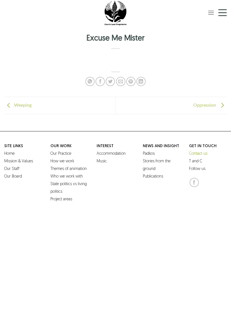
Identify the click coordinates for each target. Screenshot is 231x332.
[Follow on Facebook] (194, 182)
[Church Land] (115, 12)
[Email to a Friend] (120, 81)
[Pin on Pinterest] (131, 81)
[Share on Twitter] (110, 81)
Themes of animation (68, 169)
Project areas (61, 199)
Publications (153, 176)
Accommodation (111, 154)
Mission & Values (18, 161)
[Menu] (211, 12)
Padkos (149, 154)
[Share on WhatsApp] (90, 81)
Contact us (198, 154)
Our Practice (60, 154)
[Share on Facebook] (100, 81)
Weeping (22, 104)
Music (102, 161)
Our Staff (11, 169)
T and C (195, 161)
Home (9, 154)
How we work (62, 161)
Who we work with (66, 176)
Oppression (205, 104)
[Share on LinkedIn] (141, 81)
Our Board (13, 176)
